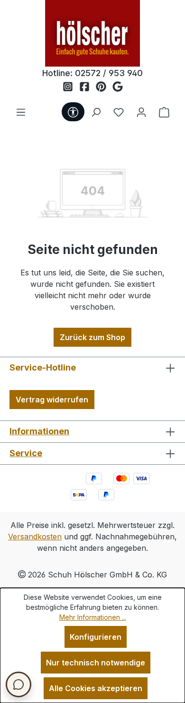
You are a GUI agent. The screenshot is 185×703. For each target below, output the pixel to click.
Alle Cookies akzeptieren (95, 688)
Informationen (39, 431)
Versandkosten (35, 536)
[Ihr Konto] (141, 111)
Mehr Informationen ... (92, 617)
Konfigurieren (95, 637)
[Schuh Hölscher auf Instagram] (71, 87)
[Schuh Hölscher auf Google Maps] (117, 87)
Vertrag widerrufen (52, 399)
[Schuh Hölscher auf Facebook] (87, 87)
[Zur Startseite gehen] (92, 33)
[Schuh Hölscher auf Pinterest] (104, 87)
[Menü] (20, 111)
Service (25, 453)
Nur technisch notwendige (95, 662)
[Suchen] (95, 111)
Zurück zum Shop (92, 337)
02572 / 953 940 (109, 73)
